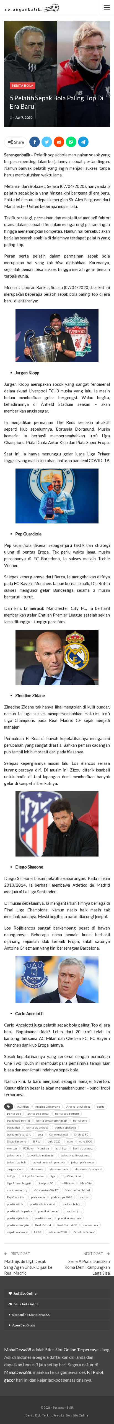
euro (70, 1141)
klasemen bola (59, 1169)
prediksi (84, 1197)
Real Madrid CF (67, 1225)
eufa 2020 (54, 1141)
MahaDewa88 (17, 1349)
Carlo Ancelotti (58, 1134)
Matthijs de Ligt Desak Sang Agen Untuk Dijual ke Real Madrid (28, 1267)
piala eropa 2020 (61, 1197)
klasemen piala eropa (88, 1169)
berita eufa (80, 1120)
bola (40, 1134)
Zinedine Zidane (83, 1232)
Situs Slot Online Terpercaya (72, 1349)
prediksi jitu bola (17, 1218)
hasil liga (61, 1148)
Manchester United (77, 1190)
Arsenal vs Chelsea (78, 1106)
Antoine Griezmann (47, 1106)
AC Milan (23, 1106)
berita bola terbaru (67, 1113)
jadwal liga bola (16, 1162)
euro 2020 (85, 1141)
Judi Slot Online (25, 1293)
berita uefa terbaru (19, 1134)
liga (52, 1176)
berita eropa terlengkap (51, 1120)
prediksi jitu (73, 1211)
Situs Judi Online (26, 1304)
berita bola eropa (38, 1113)
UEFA (37, 1232)
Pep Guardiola (16, 1197)
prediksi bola (15, 1204)
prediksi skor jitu (18, 1225)
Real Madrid (43, 1225)
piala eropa (38, 1197)
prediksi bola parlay (19, 1211)
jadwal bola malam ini (41, 1155)
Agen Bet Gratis (23, 1325)
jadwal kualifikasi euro (75, 1155)
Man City (86, 1183)
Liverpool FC (45, 1183)
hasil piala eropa (83, 1148)
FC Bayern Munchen (36, 1148)
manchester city (17, 1190)
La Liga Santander (33, 1176)
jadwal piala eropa (82, 1162)
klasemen (36, 1169)
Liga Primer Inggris (19, 1183)
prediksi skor (43, 1218)
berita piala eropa (37, 1127)
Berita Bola (22, 85)
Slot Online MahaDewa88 (31, 1315)
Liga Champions (71, 1176)
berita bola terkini (18, 1120)
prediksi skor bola (69, 1218)
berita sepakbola (65, 1127)
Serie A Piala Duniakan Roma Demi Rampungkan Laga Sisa (87, 1267)
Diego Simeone (16, 1141)
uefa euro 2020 (57, 1232)
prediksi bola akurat (42, 1204)
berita (101, 1106)
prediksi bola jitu (72, 1204)
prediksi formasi (48, 1211)
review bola (90, 1225)
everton (12, 1148)
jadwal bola (14, 1155)
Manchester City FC (45, 1190)
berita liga (13, 1127)
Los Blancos (66, 1183)
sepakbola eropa (17, 1232)
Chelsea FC (81, 1134)
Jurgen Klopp (15, 1169)
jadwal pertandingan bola (49, 1162)
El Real (36, 1141)
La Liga (11, 1176)
